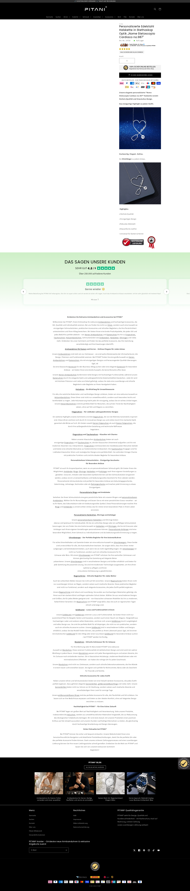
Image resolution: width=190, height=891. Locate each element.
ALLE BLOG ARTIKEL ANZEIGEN (95, 767)
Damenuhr (121, 367)
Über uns (32, 827)
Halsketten (114, 338)
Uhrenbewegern (120, 542)
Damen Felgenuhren (124, 423)
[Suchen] (155, 9)
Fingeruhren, (130, 334)
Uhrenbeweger (128, 549)
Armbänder (68, 471)
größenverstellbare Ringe (108, 684)
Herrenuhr (72, 367)
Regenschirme (116, 581)
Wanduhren (67, 650)
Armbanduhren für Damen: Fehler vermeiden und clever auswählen (49, 799)
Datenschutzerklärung (81, 827)
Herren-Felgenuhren (101, 423)
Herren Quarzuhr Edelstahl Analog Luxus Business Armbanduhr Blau (141, 799)
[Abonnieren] (66, 850)
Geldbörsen (79, 615)
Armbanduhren (104, 322)
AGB (74, 815)
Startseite (32, 815)
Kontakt (32, 823)
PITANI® (99, 886)
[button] (124, 49)
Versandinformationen (37, 835)
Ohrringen (124, 338)
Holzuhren (71, 714)
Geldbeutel (67, 615)
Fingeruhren (69, 442)
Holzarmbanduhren (73, 338)
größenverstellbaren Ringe (69, 695)
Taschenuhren (59, 338)
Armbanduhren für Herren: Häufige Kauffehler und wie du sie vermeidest (79, 799)
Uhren (110, 325)
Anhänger (103, 471)
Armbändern (104, 338)
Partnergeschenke (98, 484)
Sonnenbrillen (91, 684)
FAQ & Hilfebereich (35, 831)
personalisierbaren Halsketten (90, 520)
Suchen (31, 819)
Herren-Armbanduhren (94, 334)
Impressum (77, 819)
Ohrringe (82, 471)
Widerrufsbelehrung (80, 823)
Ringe (75, 471)
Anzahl (121, 56)
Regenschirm (82, 602)
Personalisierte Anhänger (119, 529)
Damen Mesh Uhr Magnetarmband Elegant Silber (110, 799)
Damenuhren (112, 334)
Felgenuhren (98, 417)
